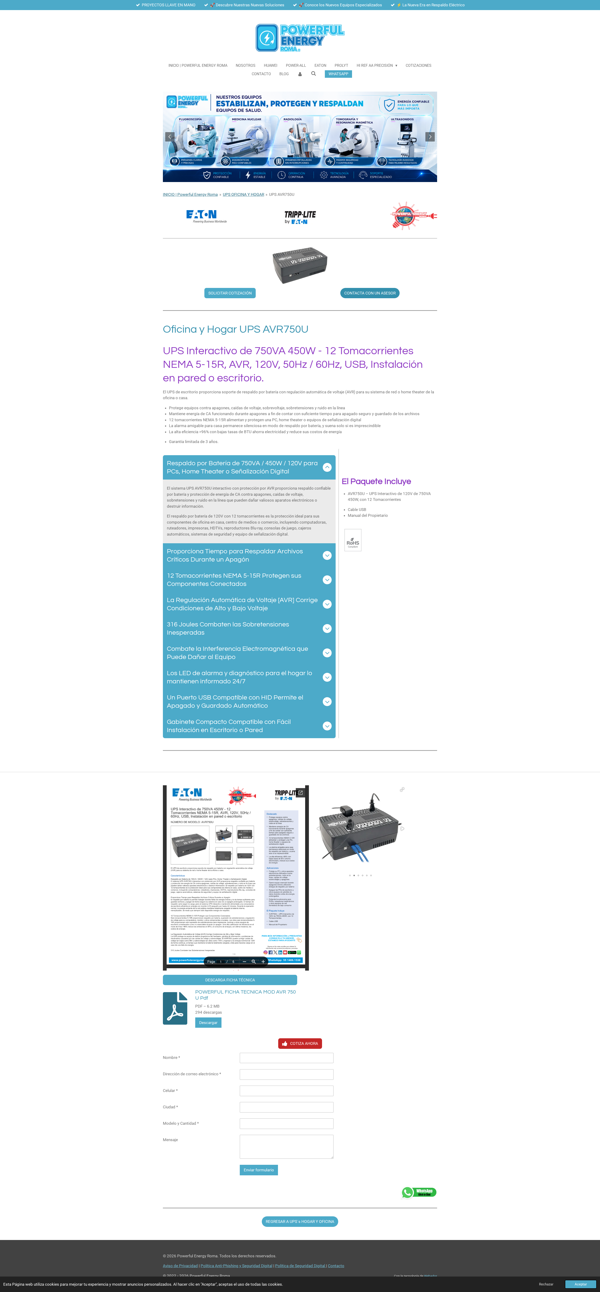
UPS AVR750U (281, 194)
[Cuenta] (300, 74)
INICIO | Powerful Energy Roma (190, 194)
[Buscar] (313, 73)
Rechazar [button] (546, 1284)
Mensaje (170, 1139)
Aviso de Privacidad (180, 1265)
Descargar (208, 1022)
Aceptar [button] (581, 1284)
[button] (402, 789)
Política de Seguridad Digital (300, 1265)
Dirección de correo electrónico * (192, 1074)
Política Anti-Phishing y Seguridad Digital (236, 1265)
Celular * (170, 1090)
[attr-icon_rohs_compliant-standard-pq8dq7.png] (353, 540)
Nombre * (171, 1057)
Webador (430, 1276)
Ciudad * (170, 1107)
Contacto (336, 1265)
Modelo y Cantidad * (181, 1123)
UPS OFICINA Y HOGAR (243, 194)
